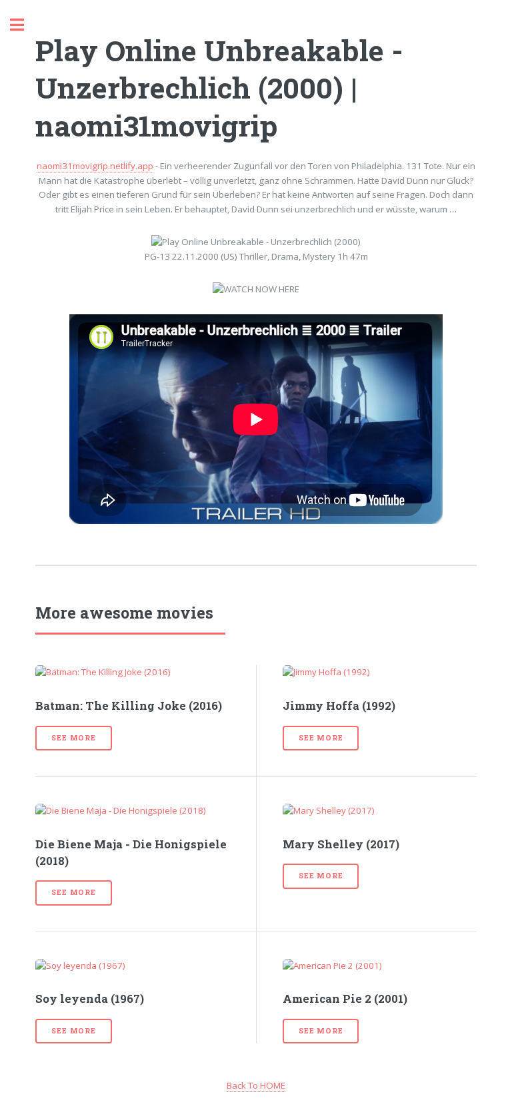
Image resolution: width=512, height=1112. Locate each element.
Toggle (24, 25)
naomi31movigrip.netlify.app (95, 166)
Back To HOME (256, 1085)
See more (73, 737)
